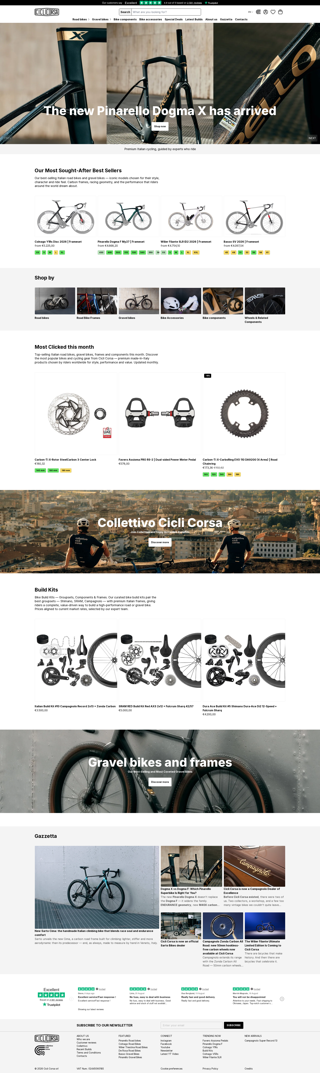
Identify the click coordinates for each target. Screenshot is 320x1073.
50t (206, 474)
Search (125, 12)
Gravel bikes (127, 318)
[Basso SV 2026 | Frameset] (254, 216)
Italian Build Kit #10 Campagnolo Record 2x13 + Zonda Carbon (75, 706)
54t (222, 474)
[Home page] (47, 12)
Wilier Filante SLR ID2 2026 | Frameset (186, 241)
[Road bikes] (55, 301)
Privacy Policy (210, 1068)
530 (134, 252)
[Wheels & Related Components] (265, 301)
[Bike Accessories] (181, 301)
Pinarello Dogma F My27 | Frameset (121, 241)
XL (62, 252)
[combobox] (166, 12)
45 (226, 252)
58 (260, 252)
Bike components (214, 318)
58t (237, 474)
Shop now (160, 126)
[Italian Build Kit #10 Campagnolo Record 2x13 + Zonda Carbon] (76, 660)
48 (233, 252)
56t (230, 474)
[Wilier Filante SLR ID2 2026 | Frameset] (191, 216)
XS (37, 252)
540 (142, 252)
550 (151, 252)
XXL (196, 252)
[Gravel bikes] (139, 301)
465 (110, 252)
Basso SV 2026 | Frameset (241, 241)
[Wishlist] (273, 12)
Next (312, 138)
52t (214, 474)
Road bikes (42, 318)
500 (118, 252)
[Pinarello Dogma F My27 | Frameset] (128, 216)
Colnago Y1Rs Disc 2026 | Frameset (58, 241)
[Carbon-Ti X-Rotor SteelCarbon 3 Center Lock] (76, 413)
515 (126, 252)
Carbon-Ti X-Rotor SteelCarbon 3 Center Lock (65, 459)
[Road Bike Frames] (97, 301)
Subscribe (234, 1025)
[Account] (265, 12)
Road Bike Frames (88, 318)
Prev (7, 138)
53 (247, 252)
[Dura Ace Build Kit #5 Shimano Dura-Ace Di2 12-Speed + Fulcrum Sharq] (244, 660)
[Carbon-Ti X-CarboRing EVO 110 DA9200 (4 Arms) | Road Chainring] (244, 413)
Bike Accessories (172, 318)
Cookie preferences (171, 1068)
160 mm (53, 470)
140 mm (40, 470)
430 (101, 252)
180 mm (66, 470)
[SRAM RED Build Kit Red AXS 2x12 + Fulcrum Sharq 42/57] (160, 660)
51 (240, 252)
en (249, 12)
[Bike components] (223, 301)
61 (267, 252)
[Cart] (280, 12)
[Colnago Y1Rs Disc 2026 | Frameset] (65, 216)
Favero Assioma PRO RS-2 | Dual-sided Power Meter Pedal (157, 459)
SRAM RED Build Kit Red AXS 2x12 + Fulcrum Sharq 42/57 (156, 706)
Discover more (160, 542)
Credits (249, 1068)
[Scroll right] (157, 252)
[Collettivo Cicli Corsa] (258, 12)
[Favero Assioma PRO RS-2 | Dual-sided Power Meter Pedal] (160, 413)
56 (253, 252)
